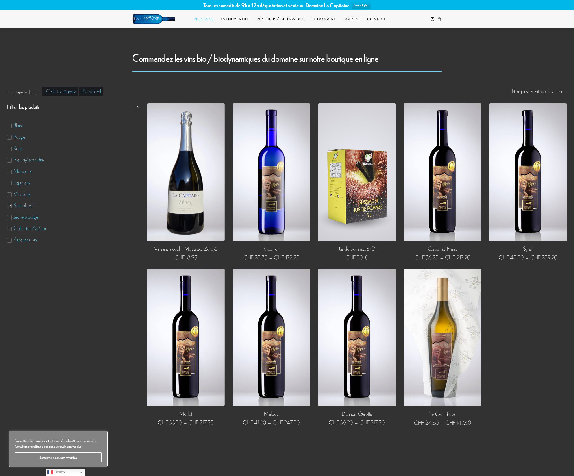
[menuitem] (204, 19)
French (59, 472)
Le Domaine (324, 19)
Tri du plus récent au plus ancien (537, 91)
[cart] (439, 19)
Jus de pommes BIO (357, 248)
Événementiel (235, 19)
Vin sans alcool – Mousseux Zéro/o (185, 248)
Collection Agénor (61, 91)
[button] (433, 19)
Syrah (528, 248)
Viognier (271, 248)
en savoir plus (74, 446)
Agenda (351, 19)
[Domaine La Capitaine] (153, 19)
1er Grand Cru (442, 413)
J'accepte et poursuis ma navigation (58, 457)
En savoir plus (361, 5)
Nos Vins (204, 19)
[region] (58, 449)
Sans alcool (92, 91)
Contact (376, 19)
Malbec (271, 413)
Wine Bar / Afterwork (281, 19)
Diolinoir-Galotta (357, 413)
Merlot (186, 413)
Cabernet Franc (442, 248)
